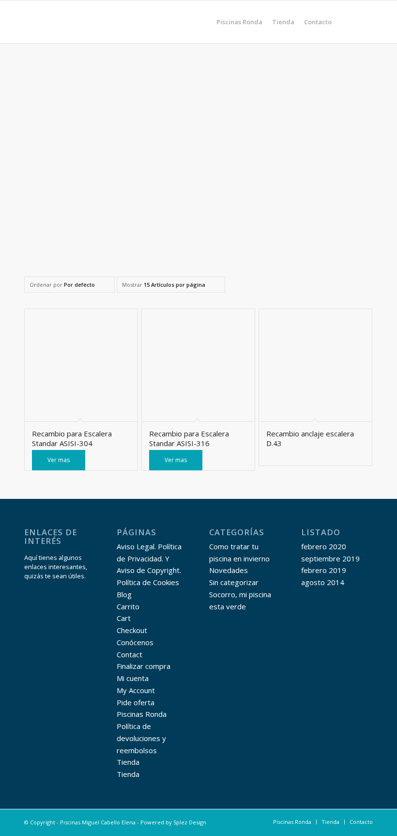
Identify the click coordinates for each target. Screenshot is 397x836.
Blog (124, 594)
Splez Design (189, 822)
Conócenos (135, 642)
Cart (124, 618)
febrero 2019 (323, 570)
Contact (129, 654)
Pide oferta (135, 702)
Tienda (128, 762)
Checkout (132, 630)
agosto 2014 (322, 582)
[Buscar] (344, 21)
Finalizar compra (143, 666)
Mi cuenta (133, 678)
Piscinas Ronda (142, 714)
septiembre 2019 (330, 558)
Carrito (128, 606)
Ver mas (58, 460)
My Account (136, 690)
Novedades (228, 570)
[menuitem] (239, 21)
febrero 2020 (323, 546)
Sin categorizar (234, 582)
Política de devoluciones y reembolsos (141, 738)
